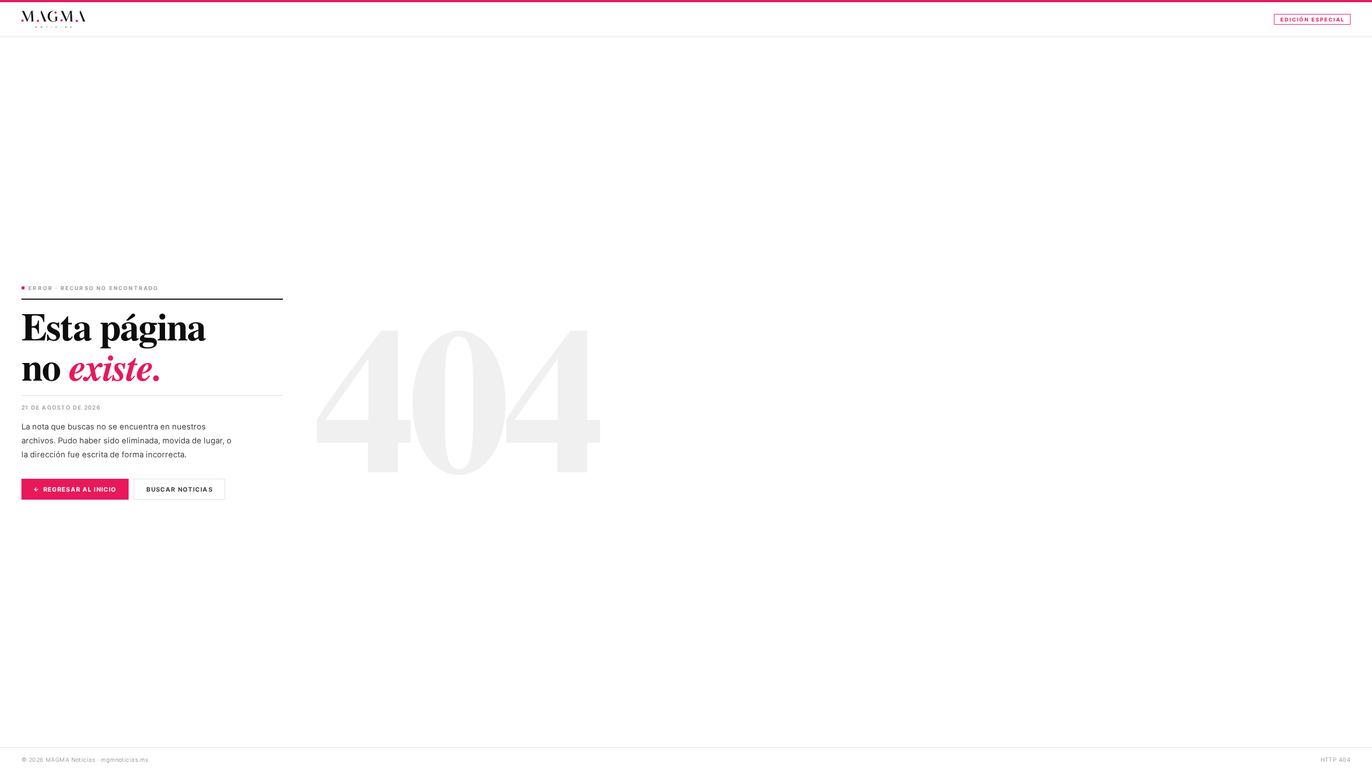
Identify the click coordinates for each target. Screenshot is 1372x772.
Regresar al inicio (79, 489)
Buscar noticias (179, 489)
